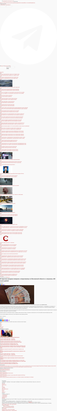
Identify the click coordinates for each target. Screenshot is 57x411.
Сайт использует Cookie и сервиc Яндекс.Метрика (9, 404)
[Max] (1, 369)
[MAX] (3, 284)
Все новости (2, 276)
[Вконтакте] (5, 406)
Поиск (7, 68)
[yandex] (5, 407)
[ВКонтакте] (0, 284)
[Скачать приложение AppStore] (3, 6)
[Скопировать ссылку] (4, 284)
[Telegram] (28, 36)
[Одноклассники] (1, 284)
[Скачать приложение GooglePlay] (9, 6)
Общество (8, 277)
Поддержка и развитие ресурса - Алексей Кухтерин (9, 410)
